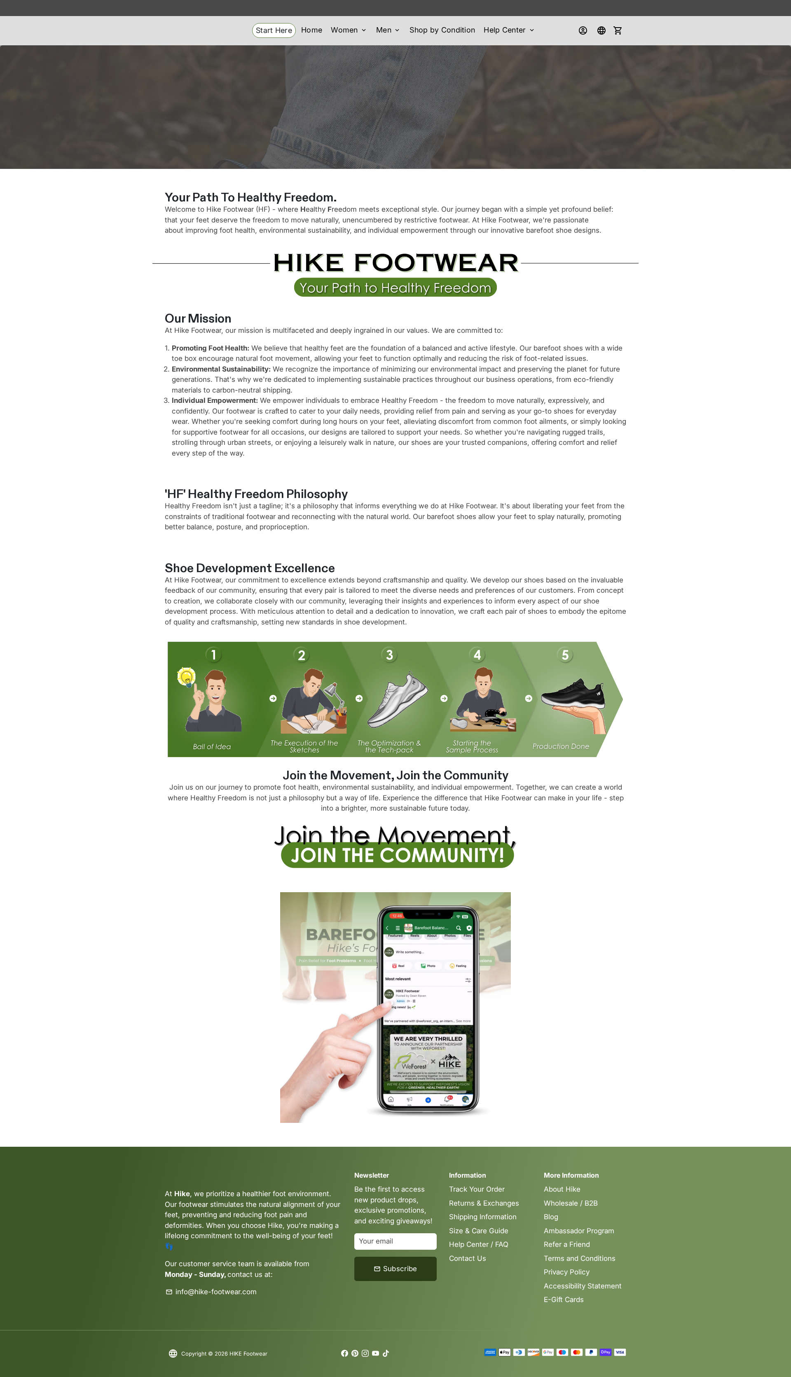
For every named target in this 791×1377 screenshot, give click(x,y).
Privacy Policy (567, 1272)
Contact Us (467, 1258)
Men (388, 30)
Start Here (274, 30)
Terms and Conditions (579, 1258)
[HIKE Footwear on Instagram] (365, 1353)
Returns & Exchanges (484, 1203)
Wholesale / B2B (571, 1203)
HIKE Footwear (248, 1353)
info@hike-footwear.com (211, 1292)
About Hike (562, 1189)
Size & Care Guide (478, 1231)
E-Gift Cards (564, 1299)
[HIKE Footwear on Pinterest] (354, 1353)
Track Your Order (477, 1189)
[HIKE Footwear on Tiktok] (385, 1353)
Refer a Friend (567, 1244)
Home (311, 30)
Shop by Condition (442, 30)
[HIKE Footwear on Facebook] (344, 1353)
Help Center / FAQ (478, 1244)
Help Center (510, 30)
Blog (551, 1217)
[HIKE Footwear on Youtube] (375, 1353)
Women (349, 30)
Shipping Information (483, 1217)
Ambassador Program (579, 1231)
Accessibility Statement (583, 1286)
